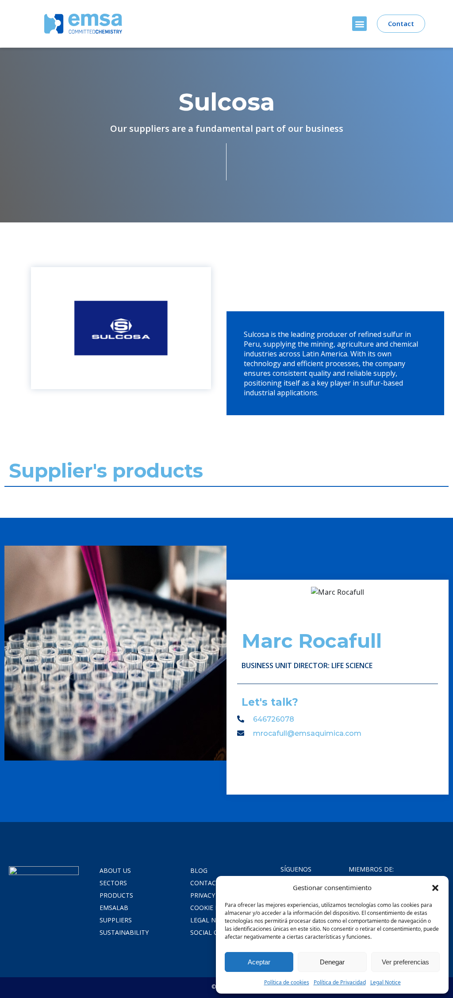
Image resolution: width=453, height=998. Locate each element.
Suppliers (116, 920)
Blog (198, 870)
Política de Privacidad (340, 982)
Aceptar (259, 962)
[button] (435, 887)
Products (116, 895)
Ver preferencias (405, 962)
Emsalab (114, 907)
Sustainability (124, 932)
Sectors (113, 883)
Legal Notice (385, 982)
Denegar (332, 962)
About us (115, 870)
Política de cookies (286, 982)
